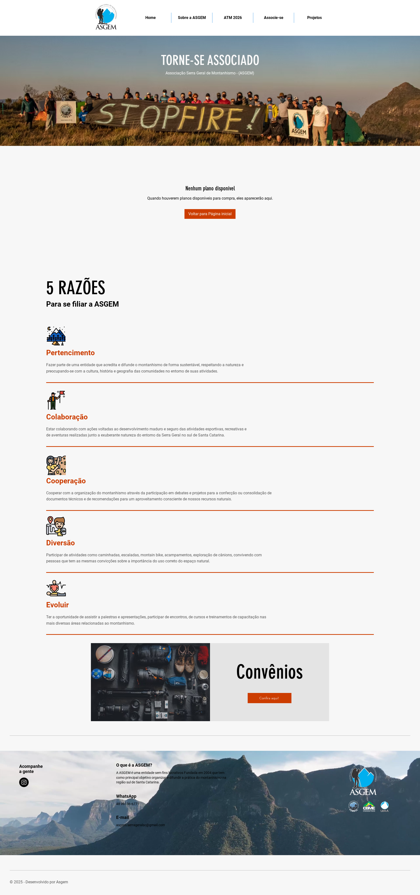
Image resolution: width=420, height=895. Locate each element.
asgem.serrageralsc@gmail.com (140, 825)
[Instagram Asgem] (24, 782)
